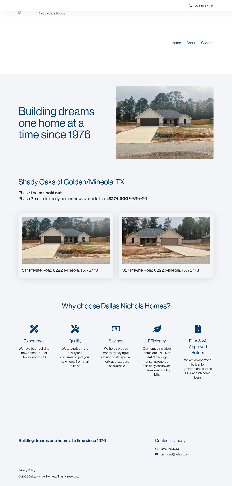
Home (176, 42)
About (191, 42)
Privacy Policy (26, 470)
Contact (207, 42)
